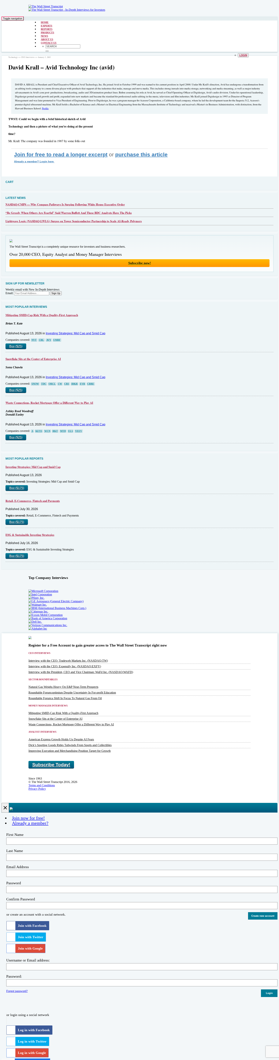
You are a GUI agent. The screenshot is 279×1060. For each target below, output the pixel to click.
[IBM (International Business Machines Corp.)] (57, 608)
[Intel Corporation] (40, 594)
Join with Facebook (32, 926)
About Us (47, 39)
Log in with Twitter (32, 1041)
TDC (43, 384)
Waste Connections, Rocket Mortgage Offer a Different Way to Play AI (49, 403)
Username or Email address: (28, 960)
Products (47, 32)
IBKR (74, 384)
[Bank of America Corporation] (47, 618)
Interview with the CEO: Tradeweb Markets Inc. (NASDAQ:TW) (68, 660)
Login (243, 55)
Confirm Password (20, 899)
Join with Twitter (30, 937)
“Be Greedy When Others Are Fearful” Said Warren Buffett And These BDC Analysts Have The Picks (69, 213)
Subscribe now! (139, 263)
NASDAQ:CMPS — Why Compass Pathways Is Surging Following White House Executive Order (65, 204)
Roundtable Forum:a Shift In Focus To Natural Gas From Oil (65, 698)
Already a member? (30, 823)
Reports (46, 29)
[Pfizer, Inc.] (36, 597)
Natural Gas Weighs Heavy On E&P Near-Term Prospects (63, 686)
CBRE (90, 384)
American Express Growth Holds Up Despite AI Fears (61, 739)
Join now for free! (28, 818)
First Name (15, 834)
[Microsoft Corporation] (43, 591)
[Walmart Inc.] (37, 604)
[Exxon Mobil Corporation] (45, 615)
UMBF (57, 340)
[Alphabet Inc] (37, 628)
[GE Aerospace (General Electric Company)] (56, 601)
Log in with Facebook (34, 1030)
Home (45, 22)
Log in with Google (32, 1053)
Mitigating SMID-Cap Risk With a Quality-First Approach (42, 315)
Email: (9, 293)
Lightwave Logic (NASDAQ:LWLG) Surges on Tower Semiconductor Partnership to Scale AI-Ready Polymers (74, 221)
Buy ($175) (16, 488)
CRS (66, 384)
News (44, 36)
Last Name (14, 851)
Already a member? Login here (34, 161)
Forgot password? (17, 991)
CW (60, 384)
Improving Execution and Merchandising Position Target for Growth (69, 750)
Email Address (17, 867)
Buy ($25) (15, 346)
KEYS (38, 431)
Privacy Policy (37, 788)
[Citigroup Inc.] (38, 611)
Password (13, 883)
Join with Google (30, 948)
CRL (41, 340)
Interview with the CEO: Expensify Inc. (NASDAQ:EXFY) (64, 666)
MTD (63, 431)
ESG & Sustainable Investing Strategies (30, 535)
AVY (48, 340)
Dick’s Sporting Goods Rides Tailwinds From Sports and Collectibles (70, 745)
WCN (47, 431)
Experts (46, 25)
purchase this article (141, 155)
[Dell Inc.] (35, 621)
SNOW (35, 384)
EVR (82, 384)
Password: (14, 976)
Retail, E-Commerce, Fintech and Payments (33, 501)
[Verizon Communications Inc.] (47, 625)
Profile (45, 108)
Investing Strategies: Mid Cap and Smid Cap (75, 333)
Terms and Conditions (41, 785)
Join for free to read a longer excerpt (60, 155)
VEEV (78, 431)
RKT (55, 431)
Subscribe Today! (51, 764)
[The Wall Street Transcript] (45, 6)
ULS (70, 431)
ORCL (52, 384)
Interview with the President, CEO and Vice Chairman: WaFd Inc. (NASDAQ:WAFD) (80, 672)
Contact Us (48, 42)
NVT (34, 340)
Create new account (262, 915)
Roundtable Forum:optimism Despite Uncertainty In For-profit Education (72, 692)
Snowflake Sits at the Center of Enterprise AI (33, 359)
